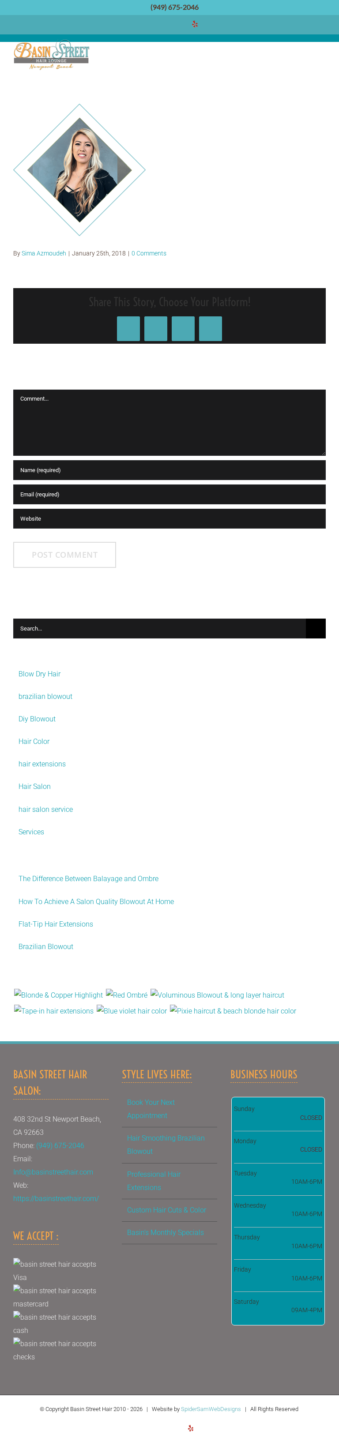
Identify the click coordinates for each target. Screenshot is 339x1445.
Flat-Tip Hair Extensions (56, 924)
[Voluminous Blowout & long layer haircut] (217, 995)
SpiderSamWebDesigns (211, 1409)
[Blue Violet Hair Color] (131, 1011)
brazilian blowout (45, 696)
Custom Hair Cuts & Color (166, 1210)
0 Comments (149, 253)
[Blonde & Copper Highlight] (58, 995)
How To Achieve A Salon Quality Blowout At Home (96, 901)
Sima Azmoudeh (44, 253)
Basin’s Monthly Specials (165, 1232)
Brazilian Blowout (46, 946)
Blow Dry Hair (39, 674)
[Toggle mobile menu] (321, 55)
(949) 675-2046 (174, 7)
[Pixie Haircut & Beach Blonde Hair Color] (233, 1011)
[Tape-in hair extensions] (53, 1011)
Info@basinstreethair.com (53, 1172)
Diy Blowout (37, 719)
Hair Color (34, 741)
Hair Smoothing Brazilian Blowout (166, 1145)
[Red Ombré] (126, 995)
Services (31, 832)
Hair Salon (35, 786)
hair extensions (42, 764)
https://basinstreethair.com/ (56, 1198)
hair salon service (46, 809)
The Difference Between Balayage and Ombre (88, 879)
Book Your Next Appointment (151, 1109)
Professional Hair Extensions (154, 1181)
